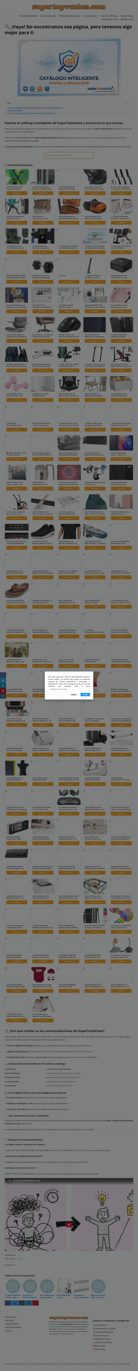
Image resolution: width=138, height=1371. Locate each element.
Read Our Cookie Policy (58, 689)
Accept (85, 694)
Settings (74, 694)
